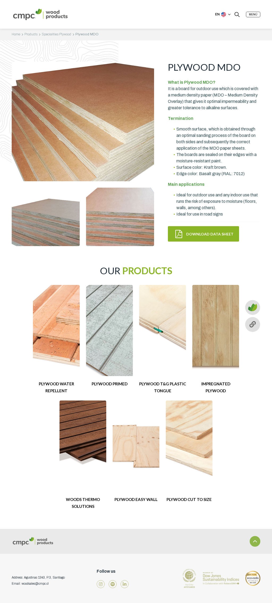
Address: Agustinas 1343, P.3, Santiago (38, 577)
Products (30, 34)
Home (16, 34)
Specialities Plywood (56, 34)
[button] (253, 14)
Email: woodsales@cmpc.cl (30, 583)
